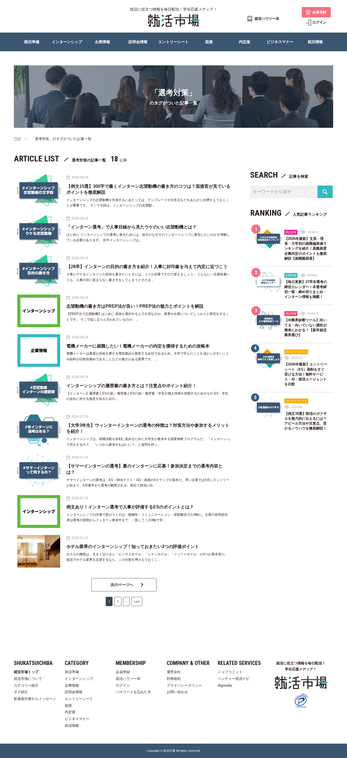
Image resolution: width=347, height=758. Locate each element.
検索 (325, 192)
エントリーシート (79, 699)
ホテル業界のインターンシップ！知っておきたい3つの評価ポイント (132, 546)
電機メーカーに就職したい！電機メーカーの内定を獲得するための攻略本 (138, 346)
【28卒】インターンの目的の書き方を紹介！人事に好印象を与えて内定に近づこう (146, 266)
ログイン (123, 685)
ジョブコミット (230, 672)
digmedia (225, 685)
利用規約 (174, 679)
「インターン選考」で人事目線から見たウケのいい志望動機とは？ (131, 227)
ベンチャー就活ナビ (233, 679)
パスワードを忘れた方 (133, 692)
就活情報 (72, 726)
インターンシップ (79, 679)
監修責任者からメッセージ (35, 699)
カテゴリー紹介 (26, 685)
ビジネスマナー (77, 719)
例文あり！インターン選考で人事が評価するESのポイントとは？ (130, 507)
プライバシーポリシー (184, 685)
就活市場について (28, 679)
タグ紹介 (21, 692)
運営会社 (174, 672)
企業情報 (72, 685)
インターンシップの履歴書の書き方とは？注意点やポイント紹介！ (131, 385)
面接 (68, 705)
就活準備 (72, 672)
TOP (17, 139)
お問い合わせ (177, 692)
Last (137, 601)
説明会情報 (73, 692)
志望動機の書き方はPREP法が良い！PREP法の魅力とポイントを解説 (135, 306)
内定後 (70, 712)
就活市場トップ (26, 672)
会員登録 (123, 672)
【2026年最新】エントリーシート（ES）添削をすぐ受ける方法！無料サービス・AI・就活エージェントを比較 (305, 374)
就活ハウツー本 (128, 679)
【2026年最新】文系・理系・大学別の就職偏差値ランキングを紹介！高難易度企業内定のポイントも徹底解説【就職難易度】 (305, 248)
